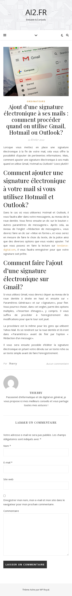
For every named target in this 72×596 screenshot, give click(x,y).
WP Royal (44, 589)
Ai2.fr (36, 12)
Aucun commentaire (57, 363)
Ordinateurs (36, 101)
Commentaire (11, 510)
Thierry (13, 363)
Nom (7, 445)
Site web (8, 479)
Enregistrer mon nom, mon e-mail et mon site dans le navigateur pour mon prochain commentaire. (34, 502)
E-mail (7, 462)
